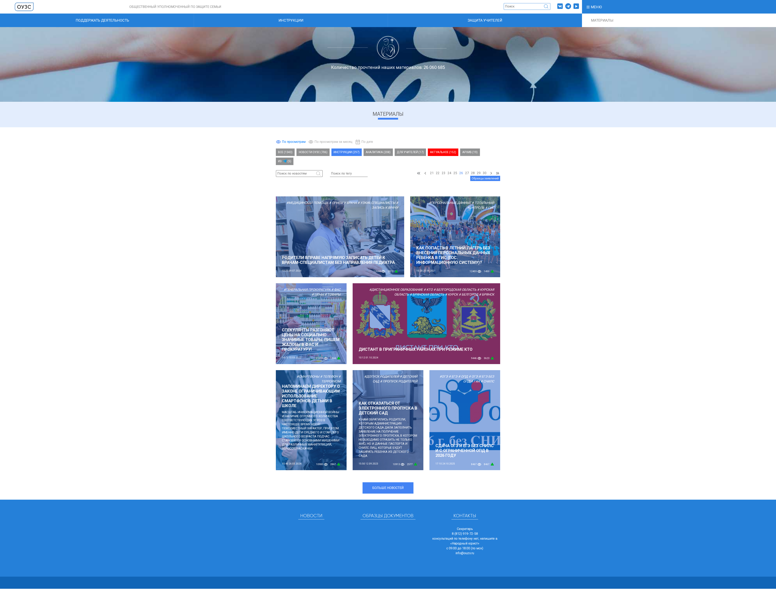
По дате (367, 142)
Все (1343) (285, 152)
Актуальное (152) (443, 152)
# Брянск (486, 294)
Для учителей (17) (410, 152)
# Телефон (329, 376)
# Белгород (468, 294)
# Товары (333, 294)
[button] (594, 7)
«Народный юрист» (464, 543)
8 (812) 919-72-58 (465, 534)
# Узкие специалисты (376, 203)
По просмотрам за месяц (333, 142)
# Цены (318, 294)
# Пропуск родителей (398, 381)
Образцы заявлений (485, 178)
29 (479, 173)
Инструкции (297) (347, 152)
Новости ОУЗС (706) (313, 152)
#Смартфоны (308, 376)
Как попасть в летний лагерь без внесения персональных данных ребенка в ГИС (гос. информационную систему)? (453, 255)
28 (473, 173)
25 (455, 173)
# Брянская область (427, 294)
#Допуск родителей (381, 376)
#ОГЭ (444, 376)
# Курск (451, 294)
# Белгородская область (454, 290)
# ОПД (463, 376)
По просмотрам (294, 142)
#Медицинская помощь (307, 203)
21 (432, 173)
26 (461, 173)
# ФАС (336, 290)
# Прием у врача (343, 203)
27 (467, 173)
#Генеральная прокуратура (307, 290)
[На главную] (24, 6)
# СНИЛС (487, 381)
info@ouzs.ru (464, 553)
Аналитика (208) (378, 152)
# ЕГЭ (453, 376)
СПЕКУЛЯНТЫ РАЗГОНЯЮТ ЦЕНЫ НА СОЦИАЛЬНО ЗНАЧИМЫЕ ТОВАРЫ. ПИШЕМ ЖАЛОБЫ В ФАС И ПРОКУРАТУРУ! (311, 340)
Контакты (464, 516)
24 (449, 173)
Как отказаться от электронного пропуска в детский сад (388, 408)
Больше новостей (388, 488)
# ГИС (489, 208)
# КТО (428, 290)
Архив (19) (470, 152)
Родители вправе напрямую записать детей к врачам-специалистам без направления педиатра (338, 260)
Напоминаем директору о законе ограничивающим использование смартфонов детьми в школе (311, 396)
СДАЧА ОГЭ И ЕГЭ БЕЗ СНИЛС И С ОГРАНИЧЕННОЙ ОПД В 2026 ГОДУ (464, 450)
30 (484, 173)
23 (443, 173)
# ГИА (475, 381)
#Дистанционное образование (396, 290)
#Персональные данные (450, 203)
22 (438, 173)
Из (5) (284, 161)
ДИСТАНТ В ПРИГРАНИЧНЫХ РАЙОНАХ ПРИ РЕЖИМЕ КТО (415, 349)
